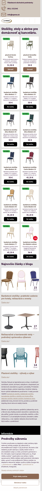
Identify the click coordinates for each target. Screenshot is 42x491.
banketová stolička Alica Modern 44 (10, 131)
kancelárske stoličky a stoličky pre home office (17, 396)
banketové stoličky (13, 394)
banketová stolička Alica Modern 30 (10, 168)
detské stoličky (18, 398)
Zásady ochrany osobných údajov (12, 470)
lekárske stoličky (7, 398)
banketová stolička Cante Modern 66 (30, 206)
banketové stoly (29, 398)
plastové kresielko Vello (29, 56)
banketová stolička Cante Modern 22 (30, 168)
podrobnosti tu (8, 464)
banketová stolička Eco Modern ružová (30, 243)
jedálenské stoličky (26, 394)
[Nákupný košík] (32, 21)
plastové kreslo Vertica (10, 56)
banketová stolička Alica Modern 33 (30, 93)
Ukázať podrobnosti (20, 488)
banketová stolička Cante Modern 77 (10, 243)
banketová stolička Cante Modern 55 (10, 206)
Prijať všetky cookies (20, 476)
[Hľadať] (26, 21)
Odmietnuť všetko (20, 483)
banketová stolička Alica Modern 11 (10, 93)
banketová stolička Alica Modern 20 (30, 131)
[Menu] (37, 21)
